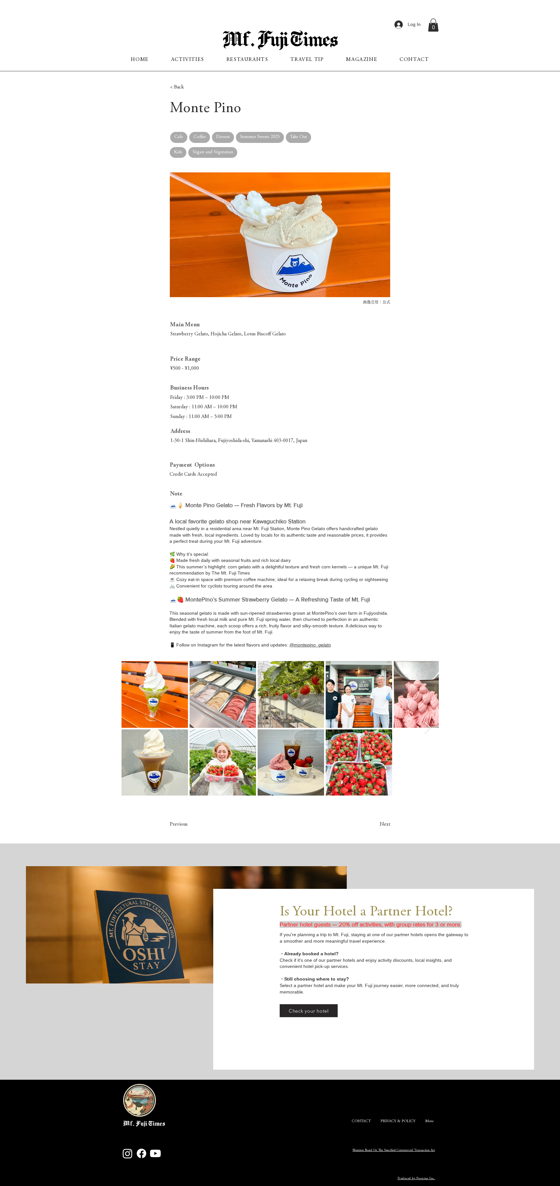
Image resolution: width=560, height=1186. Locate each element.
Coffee (199, 137)
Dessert (223, 137)
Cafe (178, 137)
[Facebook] (141, 1153)
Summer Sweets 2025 (260, 137)
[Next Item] (427, 728)
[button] (433, 25)
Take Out (298, 137)
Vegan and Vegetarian (212, 152)
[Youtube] (155, 1153)
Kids (178, 152)
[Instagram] (127, 1153)
